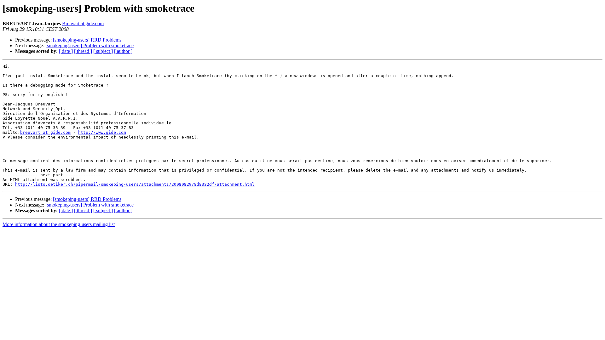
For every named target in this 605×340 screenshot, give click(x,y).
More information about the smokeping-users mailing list (59, 224)
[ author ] (123, 51)
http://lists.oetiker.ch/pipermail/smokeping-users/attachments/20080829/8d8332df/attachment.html (135, 184)
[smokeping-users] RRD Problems (87, 39)
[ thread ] (83, 51)
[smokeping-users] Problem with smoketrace (89, 45)
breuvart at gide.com (45, 132)
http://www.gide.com (102, 132)
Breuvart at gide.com (83, 23)
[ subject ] (103, 51)
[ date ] (66, 51)
